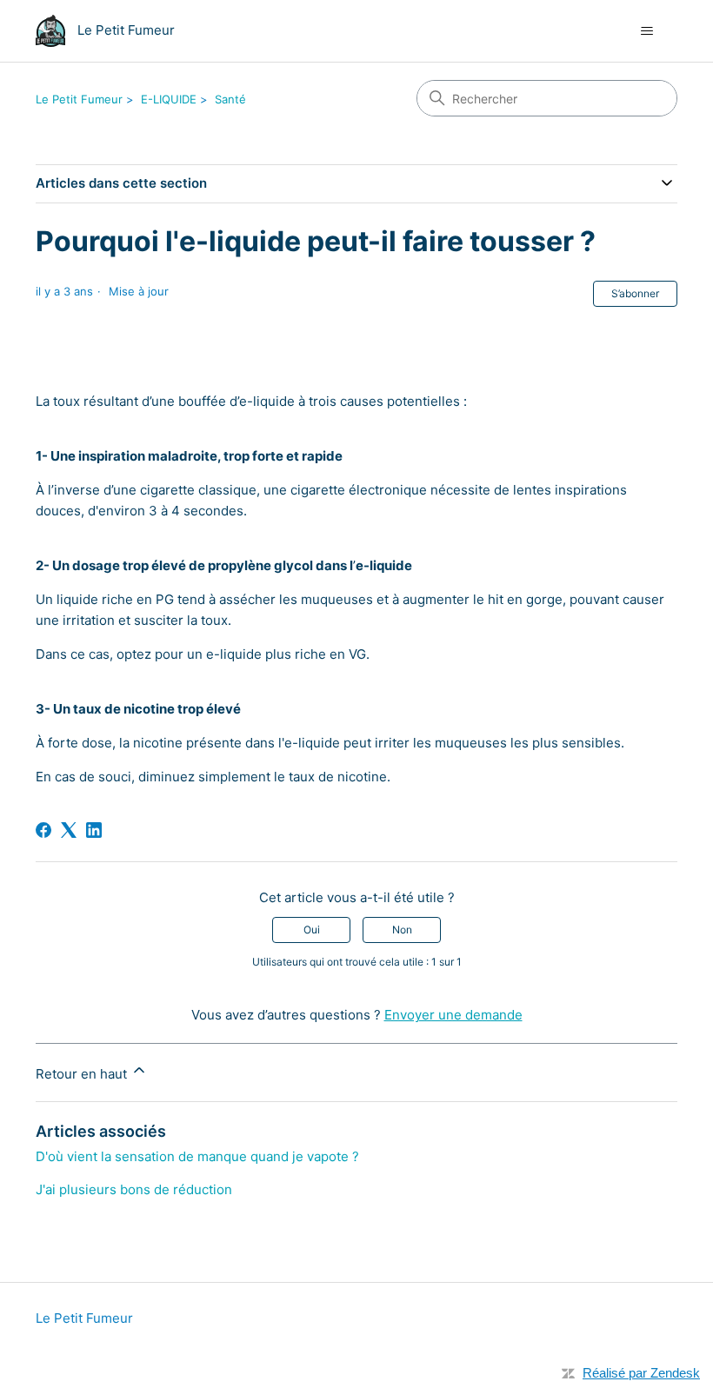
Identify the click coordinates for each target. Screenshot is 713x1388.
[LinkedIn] (94, 830)
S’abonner (635, 293)
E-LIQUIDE (169, 99)
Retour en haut (83, 1074)
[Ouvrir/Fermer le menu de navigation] (646, 31)
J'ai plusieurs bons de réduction (134, 1189)
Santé (230, 99)
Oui (311, 929)
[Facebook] (43, 830)
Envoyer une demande (453, 1014)
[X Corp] (69, 830)
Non (402, 929)
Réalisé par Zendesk (641, 1372)
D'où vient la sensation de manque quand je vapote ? (197, 1156)
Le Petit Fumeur (79, 99)
